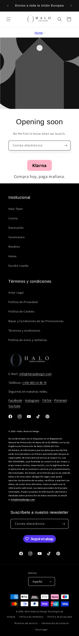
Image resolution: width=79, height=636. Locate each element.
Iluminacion (16, 237)
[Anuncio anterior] (7, 5)
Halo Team (15, 209)
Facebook (15, 400)
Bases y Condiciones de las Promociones (36, 321)
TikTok (47, 400)
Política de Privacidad (23, 302)
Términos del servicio (26, 623)
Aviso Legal (16, 292)
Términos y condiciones (24, 330)
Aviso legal (41, 629)
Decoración (16, 228)
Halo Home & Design (36, 611)
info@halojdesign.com (35, 374)
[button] (8, 19)
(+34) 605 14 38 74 (34, 383)
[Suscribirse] (65, 145)
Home (39, 33)
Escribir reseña (18, 266)
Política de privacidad (59, 616)
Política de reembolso (31, 616)
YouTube (14, 406)
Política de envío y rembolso (27, 340)
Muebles (14, 246)
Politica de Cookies (21, 311)
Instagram (32, 400)
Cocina (13, 218)
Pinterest (60, 400)
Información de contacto (55, 623)
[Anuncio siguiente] (71, 5)
